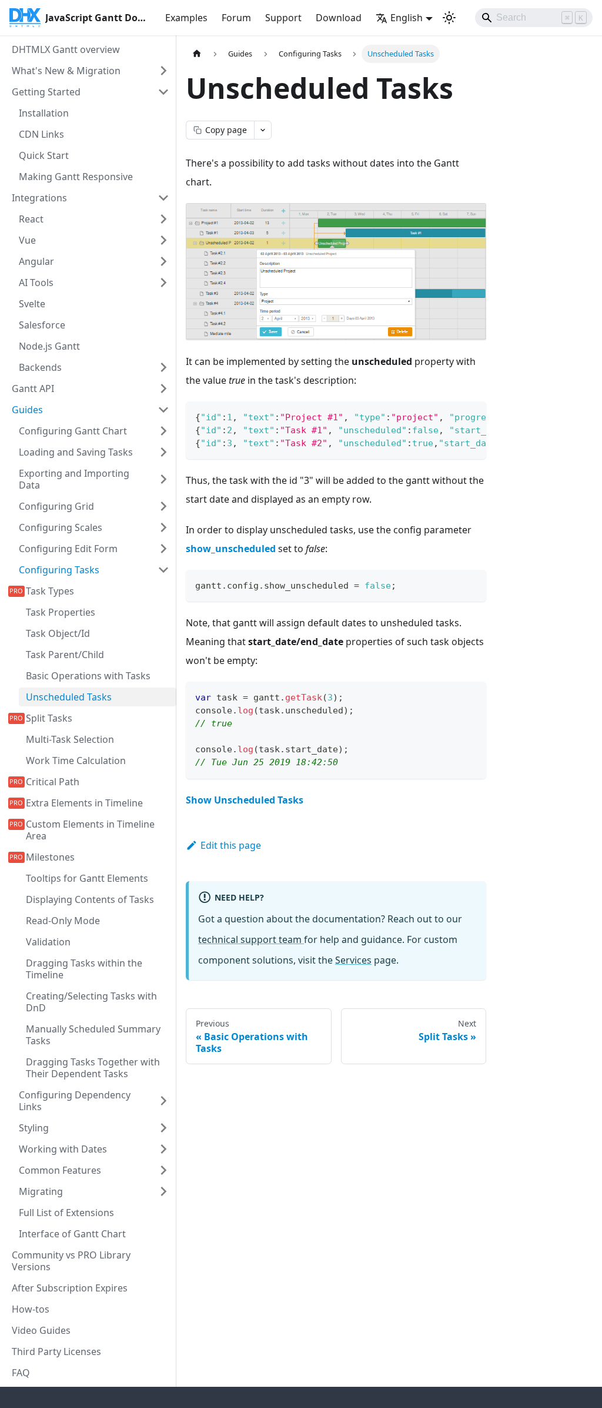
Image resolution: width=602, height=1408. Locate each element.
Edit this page (230, 845)
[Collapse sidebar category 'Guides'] (163, 409)
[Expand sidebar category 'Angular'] (163, 261)
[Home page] (197, 54)
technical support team (251, 939)
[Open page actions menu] (263, 130)
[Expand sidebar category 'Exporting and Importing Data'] (163, 479)
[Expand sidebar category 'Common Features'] (163, 1170)
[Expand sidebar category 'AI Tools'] (163, 282)
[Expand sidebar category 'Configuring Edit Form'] (163, 548)
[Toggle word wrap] (450, 416)
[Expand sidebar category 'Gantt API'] (163, 388)
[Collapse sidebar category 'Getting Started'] (163, 91)
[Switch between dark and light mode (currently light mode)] (449, 17)
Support (283, 17)
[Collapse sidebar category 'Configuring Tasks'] (163, 569)
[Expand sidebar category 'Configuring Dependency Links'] (163, 1100)
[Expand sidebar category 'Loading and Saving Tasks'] (163, 452)
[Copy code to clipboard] (471, 416)
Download (339, 17)
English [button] (406, 17)
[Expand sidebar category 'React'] (163, 219)
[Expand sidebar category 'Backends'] (163, 367)
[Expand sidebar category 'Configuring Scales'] (163, 527)
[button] (94, 1149)
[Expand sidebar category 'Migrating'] (163, 1191)
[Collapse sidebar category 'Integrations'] (163, 197)
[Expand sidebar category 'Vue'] (163, 240)
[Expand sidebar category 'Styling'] (163, 1127)
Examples (186, 17)
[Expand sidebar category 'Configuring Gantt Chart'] (163, 430)
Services (353, 960)
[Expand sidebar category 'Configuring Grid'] (163, 506)
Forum (236, 17)
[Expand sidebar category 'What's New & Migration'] (163, 70)
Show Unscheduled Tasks (244, 799)
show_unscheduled (231, 548)
